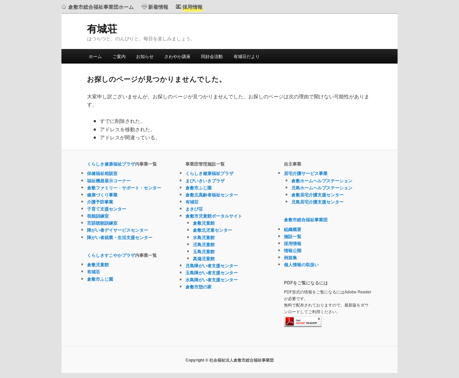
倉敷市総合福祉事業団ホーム (101, 6)
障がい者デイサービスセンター (117, 230)
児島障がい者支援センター (211, 265)
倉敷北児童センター (212, 230)
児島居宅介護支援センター (317, 201)
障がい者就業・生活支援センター (120, 237)
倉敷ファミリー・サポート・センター (124, 187)
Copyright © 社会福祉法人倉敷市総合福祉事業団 (229, 360)
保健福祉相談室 (102, 173)
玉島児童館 (204, 251)
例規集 (290, 257)
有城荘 (102, 28)
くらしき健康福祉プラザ (111, 163)
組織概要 (292, 229)
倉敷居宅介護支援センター (317, 194)
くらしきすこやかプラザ (111, 255)
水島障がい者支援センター (211, 279)
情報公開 (292, 250)
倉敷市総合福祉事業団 (306, 219)
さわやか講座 (177, 56)
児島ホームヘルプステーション (321, 187)
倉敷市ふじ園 (100, 279)
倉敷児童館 (98, 264)
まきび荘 (194, 208)
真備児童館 (204, 258)
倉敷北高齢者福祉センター (211, 194)
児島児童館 (204, 244)
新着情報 (158, 6)
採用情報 (292, 243)
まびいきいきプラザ (205, 180)
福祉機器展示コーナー (109, 180)
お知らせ (145, 56)
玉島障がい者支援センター (211, 272)
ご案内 (119, 56)
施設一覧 (292, 236)
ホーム (95, 56)
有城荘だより (247, 56)
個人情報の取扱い (301, 264)
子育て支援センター (106, 208)
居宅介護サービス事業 (306, 173)
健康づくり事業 (102, 194)
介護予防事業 (100, 201)
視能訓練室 (98, 215)
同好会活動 (212, 56)
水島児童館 (204, 237)
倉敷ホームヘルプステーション (321, 180)
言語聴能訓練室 (102, 223)
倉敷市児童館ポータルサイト (213, 215)
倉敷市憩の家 (198, 286)
